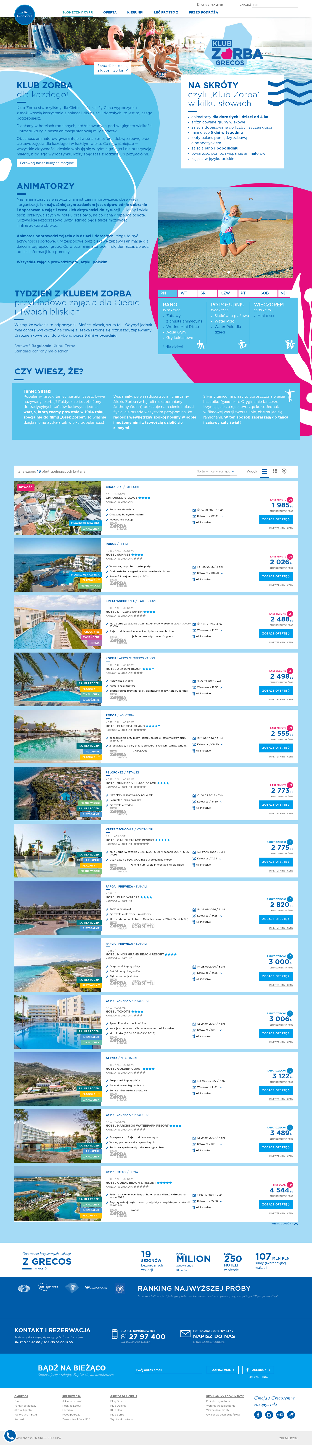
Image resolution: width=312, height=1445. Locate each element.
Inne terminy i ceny (281, 528)
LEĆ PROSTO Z (166, 12)
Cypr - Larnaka (118, 1001)
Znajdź (245, 5)
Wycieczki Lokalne (122, 1419)
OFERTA (110, 12)
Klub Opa (116, 1410)
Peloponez (114, 772)
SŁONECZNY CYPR (77, 12)
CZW (225, 293)
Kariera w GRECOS (25, 1414)
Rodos (111, 544)
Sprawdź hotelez (110, 68)
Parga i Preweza (119, 886)
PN (163, 293)
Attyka (111, 1058)
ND (284, 293)
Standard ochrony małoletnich (41, 351)
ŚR (203, 293)
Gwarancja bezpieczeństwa (223, 1414)
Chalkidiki (114, 487)
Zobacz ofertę (274, 519)
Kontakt (19, 1419)
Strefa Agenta (23, 1410)
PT (243, 293)
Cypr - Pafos (116, 1172)
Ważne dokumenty (218, 1410)
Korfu (111, 658)
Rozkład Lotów (71, 1406)
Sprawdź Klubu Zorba (44, 346)
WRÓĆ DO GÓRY (282, 1223)
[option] (227, 232)
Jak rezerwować (72, 1401)
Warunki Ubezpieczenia (220, 1406)
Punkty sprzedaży (25, 1406)
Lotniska (67, 1410)
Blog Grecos (117, 1401)
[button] (217, 472)
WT (184, 293)
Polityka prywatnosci (219, 1401)
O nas (39, 1268)
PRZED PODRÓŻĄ (203, 12)
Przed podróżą (71, 1414)
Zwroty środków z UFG (76, 1419)
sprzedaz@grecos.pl (209, 1342)
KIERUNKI (135, 12)
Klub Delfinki (118, 1406)
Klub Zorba (117, 1414)
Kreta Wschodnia (120, 601)
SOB (265, 293)
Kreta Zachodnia (120, 829)
